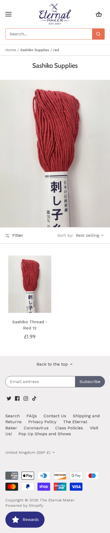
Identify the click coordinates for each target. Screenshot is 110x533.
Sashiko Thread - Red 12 (29, 324)
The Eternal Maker (57, 500)
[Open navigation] (8, 14)
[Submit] (98, 34)
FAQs (31, 415)
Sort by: (65, 235)
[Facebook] (17, 398)
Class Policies (69, 427)
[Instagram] (25, 398)
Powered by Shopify (24, 505)
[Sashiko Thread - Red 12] (29, 284)
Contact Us (55, 415)
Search (12, 415)
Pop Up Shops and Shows (44, 433)
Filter (17, 235)
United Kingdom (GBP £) (27, 452)
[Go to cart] (99, 14)
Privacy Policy (42, 421)
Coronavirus (36, 427)
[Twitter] (9, 398)
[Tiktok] (34, 398)
